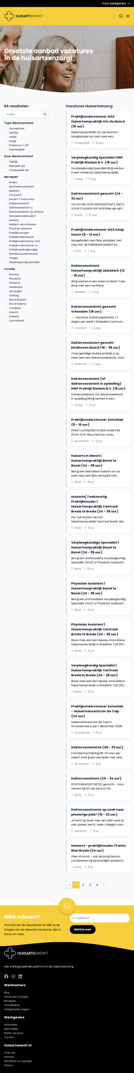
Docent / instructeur (21, 199)
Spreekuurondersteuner (23, 254)
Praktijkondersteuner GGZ (24, 241)
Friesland (14, 283)
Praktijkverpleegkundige (23, 249)
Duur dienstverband (18, 156)
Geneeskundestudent (22, 216)
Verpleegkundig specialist (24, 262)
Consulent (15, 195)
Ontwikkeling (12, 1005)
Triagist (13, 258)
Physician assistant (20, 228)
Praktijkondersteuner (21, 237)
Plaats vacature (13, 1033)
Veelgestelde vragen (16, 1009)
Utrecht (13, 312)
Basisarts (14, 191)
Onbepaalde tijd (19, 170)
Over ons (9, 1052)
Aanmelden (11, 1029)
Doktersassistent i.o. (21, 207)
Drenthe (14, 274)
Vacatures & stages (16, 996)
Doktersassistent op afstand (26, 212)
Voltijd (12, 137)
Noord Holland (17, 304)
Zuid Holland (16, 320)
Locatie (9, 269)
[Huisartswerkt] (23, 16)
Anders (13, 182)
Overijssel (15, 308)
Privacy (8, 1065)
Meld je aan (82, 929)
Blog (6, 992)
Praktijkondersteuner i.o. (23, 245)
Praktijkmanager (19, 233)
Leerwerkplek (17, 149)
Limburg (14, 295)
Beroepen (11, 177)
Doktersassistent (19, 203)
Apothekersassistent (21, 186)
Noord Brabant (18, 299)
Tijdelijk (13, 161)
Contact (9, 1037)
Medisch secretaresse (22, 224)
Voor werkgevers (114, 3)
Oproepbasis (16, 128)
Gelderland (15, 287)
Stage (12, 141)
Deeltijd (13, 132)
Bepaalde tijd (17, 166)
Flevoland (15, 278)
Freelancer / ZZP (19, 145)
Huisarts (14, 220)
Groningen (15, 291)
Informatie (10, 1024)
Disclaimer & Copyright (18, 1061)
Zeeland (14, 316)
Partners (9, 1057)
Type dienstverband (18, 123)
